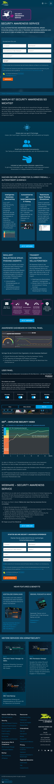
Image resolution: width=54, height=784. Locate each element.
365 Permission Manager (38, 658)
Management (23, 739)
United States (23, 762)
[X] (42, 750)
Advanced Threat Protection (9, 726)
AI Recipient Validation (7, 749)
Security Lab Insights (25, 722)
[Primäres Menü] (51, 3)
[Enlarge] (14, 232)
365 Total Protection (7, 717)
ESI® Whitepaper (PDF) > (10, 625)
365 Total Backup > (8, 628)
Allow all (44, 406)
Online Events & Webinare (26, 741)
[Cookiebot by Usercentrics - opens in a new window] (46, 376)
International (23, 733)
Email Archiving (5, 733)
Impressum (23, 752)
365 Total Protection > (9, 626)
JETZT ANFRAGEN (27, 246)
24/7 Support (5, 779)
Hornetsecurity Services (13, 93)
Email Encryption (6, 731)
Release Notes (24, 725)
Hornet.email (5, 736)
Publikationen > (34, 620)
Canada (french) (24, 768)
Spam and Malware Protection (9, 723)
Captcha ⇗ (11, 75)
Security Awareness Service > (11, 623)
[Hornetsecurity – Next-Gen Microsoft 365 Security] (4, 3)
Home (3, 93)
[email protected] (45, 739)
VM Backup (5, 758)
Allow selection (27, 406)
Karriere (22, 736)
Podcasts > (33, 622)
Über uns (22, 731)
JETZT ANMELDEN (27, 526)
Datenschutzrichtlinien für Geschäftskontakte (31, 70)
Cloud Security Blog (25, 717)
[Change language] (44, 3)
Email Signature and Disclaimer (10, 739)
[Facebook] (39, 750)
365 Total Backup (9, 696)
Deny (10, 406)
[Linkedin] (45, 750)
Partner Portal (7, 781)
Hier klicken (20, 73)
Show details (46, 402)
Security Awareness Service (9, 728)
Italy (21, 765)
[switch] (20, 397)
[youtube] (48, 750)
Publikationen (23, 720)
